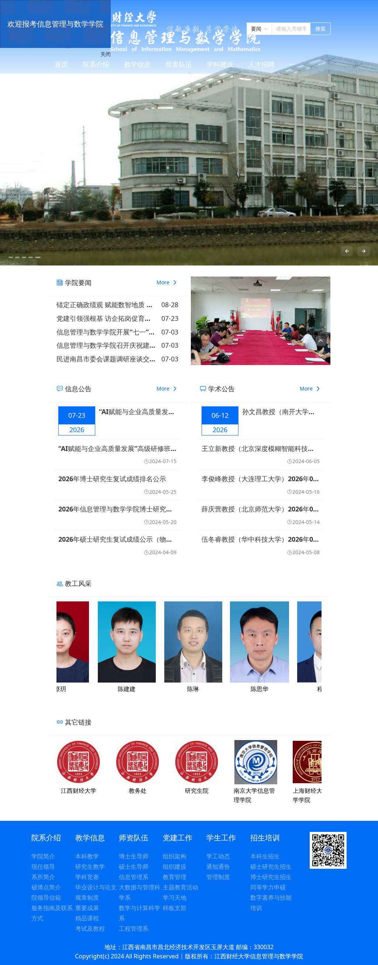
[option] (189, 132)
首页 (61, 64)
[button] (321, 341)
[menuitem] (61, 65)
